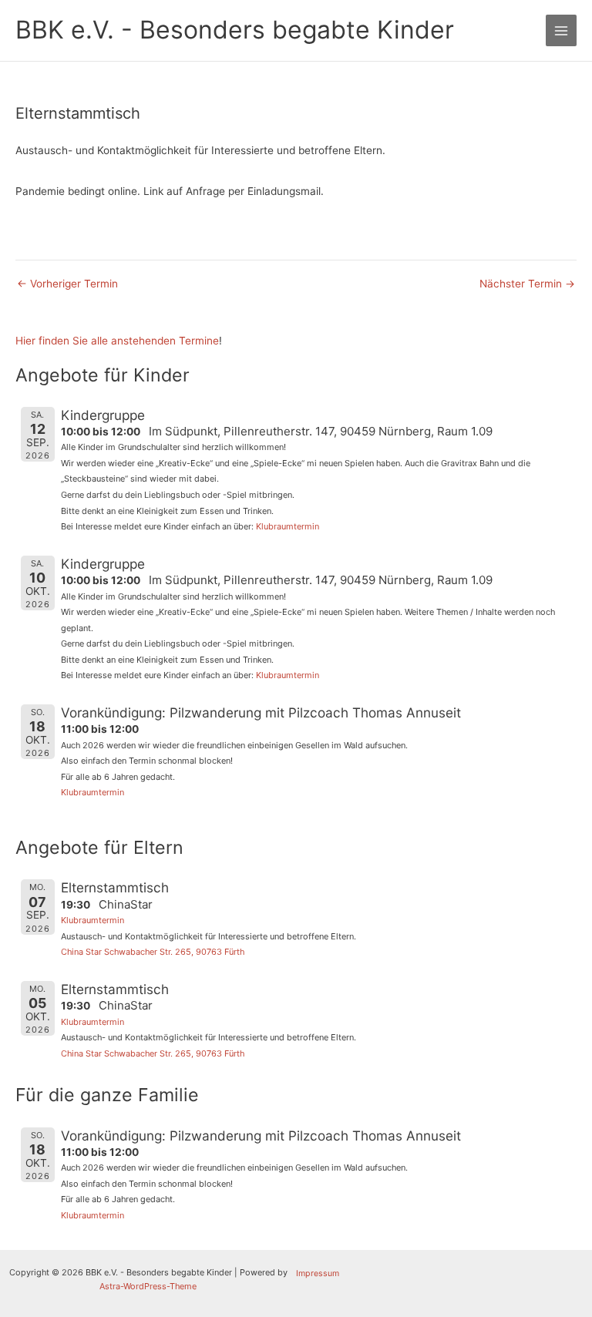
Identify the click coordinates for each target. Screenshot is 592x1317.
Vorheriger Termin (67, 284)
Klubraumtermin (287, 526)
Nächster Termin (527, 284)
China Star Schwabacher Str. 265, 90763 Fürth (152, 951)
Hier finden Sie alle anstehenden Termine (117, 340)
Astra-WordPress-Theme (148, 1286)
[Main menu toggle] (561, 30)
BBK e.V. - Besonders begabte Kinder (234, 30)
